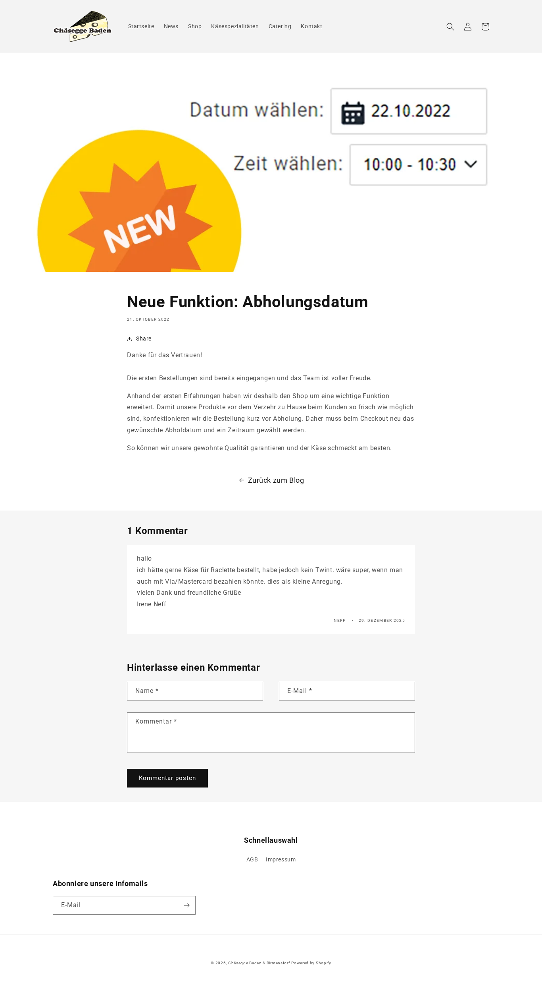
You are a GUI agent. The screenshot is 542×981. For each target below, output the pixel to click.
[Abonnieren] (186, 905)
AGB (252, 859)
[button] (450, 26)
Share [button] (144, 338)
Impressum (281, 859)
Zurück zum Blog (276, 480)
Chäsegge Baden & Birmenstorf (259, 963)
